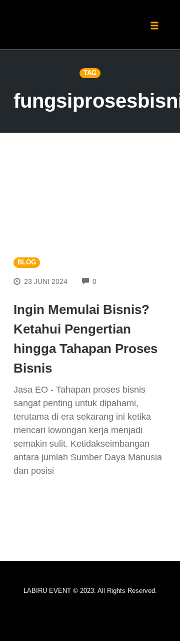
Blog (27, 262)
